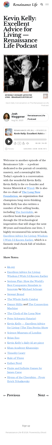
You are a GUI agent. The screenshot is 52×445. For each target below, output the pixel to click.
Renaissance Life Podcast (36, 117)
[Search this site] (42, 4)
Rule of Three (15, 358)
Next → (43, 395)
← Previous (11, 395)
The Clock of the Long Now (24, 313)
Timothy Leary (16, 353)
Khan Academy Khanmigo (23, 348)
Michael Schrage (32, 289)
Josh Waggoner (18, 115)
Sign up (26, 425)
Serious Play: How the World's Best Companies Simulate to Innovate (25, 285)
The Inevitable (24, 212)
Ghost (43, 432)
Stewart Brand (15, 294)
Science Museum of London (24, 332)
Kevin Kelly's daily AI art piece (25, 342)
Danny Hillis (15, 304)
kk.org (11, 267)
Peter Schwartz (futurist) (21, 318)
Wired (30, 188)
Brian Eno (13, 337)
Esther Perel (14, 363)
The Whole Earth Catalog (22, 299)
